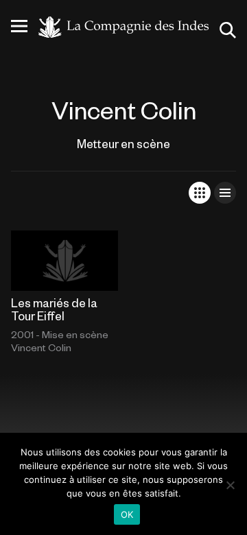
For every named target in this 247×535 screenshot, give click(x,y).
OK (127, 514)
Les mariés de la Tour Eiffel (54, 309)
